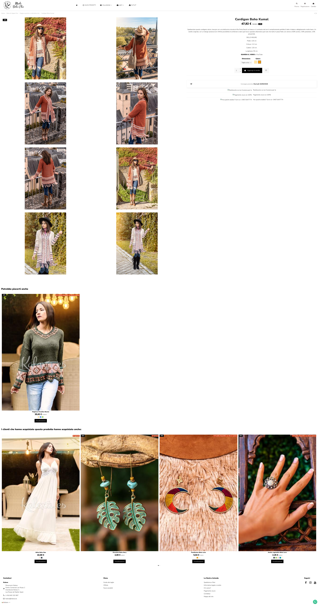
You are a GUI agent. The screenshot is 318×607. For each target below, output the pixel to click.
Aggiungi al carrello (253, 70)
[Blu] (40, 417)
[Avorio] (39, 557)
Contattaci (207, 594)
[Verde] (42, 417)
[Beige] (38, 417)
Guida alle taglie (108, 582)
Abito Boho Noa (40, 552)
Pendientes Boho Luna (198, 552)
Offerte (105, 585)
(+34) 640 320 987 (11, 595)
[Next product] (316, 13)
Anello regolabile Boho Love (277, 552)
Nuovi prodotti (108, 588)
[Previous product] (315, 13)
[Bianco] (272, 557)
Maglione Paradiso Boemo (40, 412)
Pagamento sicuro (209, 591)
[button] (106, 5)
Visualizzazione (41, 421)
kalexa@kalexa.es (11, 599)
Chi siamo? (207, 588)
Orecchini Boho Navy (119, 552)
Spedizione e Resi (209, 582)
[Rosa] (278, 557)
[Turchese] (280, 557)
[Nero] (41, 557)
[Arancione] (197, 557)
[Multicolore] (199, 557)
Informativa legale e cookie (212, 585)
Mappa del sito (208, 596)
